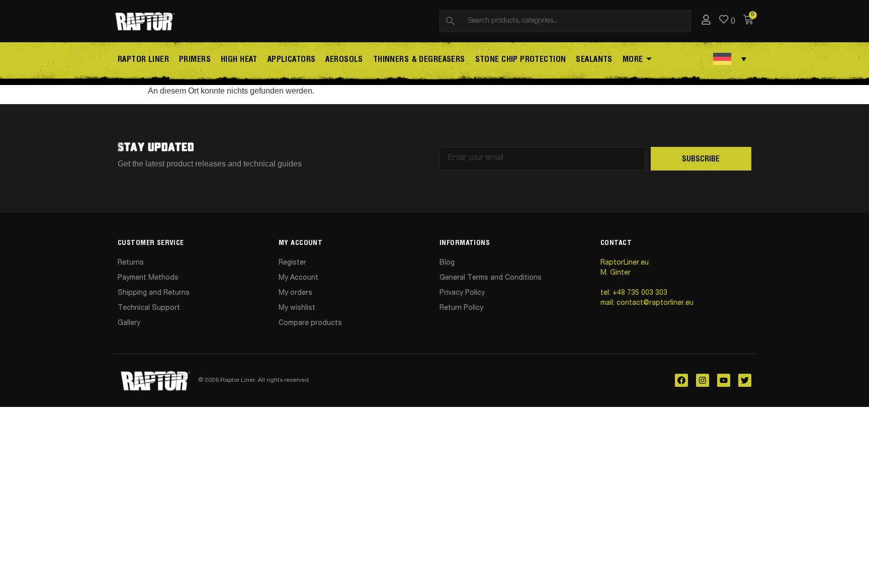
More (633, 59)
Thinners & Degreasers (419, 59)
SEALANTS (594, 59)
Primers (195, 59)
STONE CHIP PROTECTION (520, 59)
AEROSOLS (344, 59)
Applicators (292, 59)
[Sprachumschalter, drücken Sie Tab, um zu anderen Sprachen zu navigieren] (729, 58)
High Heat (239, 59)
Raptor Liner (143, 59)
